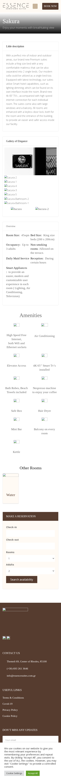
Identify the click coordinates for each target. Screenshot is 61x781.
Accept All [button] (33, 773)
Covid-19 (8, 703)
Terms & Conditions (13, 697)
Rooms (10, 552)
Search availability (21, 579)
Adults (10, 564)
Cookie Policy (10, 716)
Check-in (11, 527)
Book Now (50, 6)
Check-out (12, 539)
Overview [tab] (10, 226)
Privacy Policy (10, 710)
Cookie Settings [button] (14, 773)
